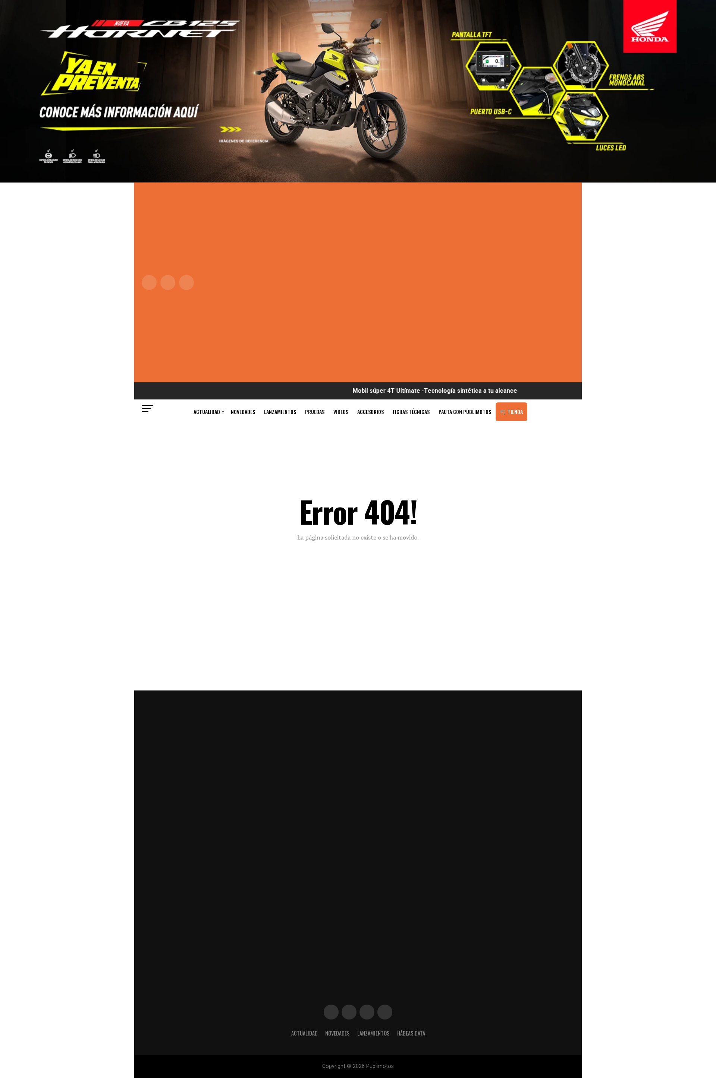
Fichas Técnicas (411, 411)
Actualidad (207, 411)
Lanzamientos (280, 411)
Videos (340, 411)
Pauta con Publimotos (465, 411)
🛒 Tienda (511, 411)
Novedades (243, 411)
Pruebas (314, 411)
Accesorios (370, 411)
